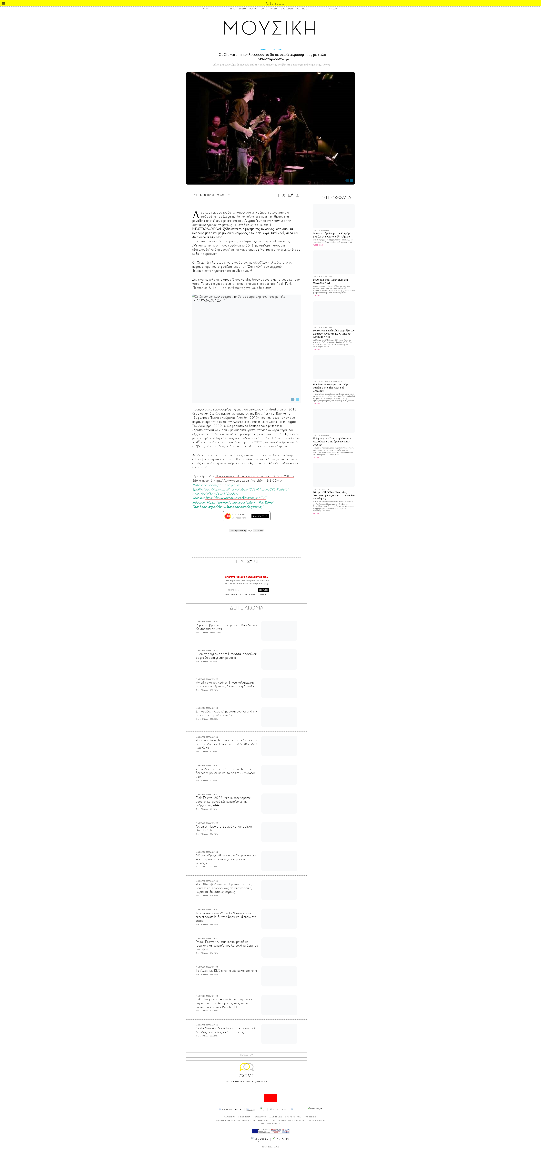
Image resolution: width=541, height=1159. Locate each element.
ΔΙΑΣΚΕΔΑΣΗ (287, 9)
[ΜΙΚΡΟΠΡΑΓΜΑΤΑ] (230, 1109)
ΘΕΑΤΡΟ (253, 9)
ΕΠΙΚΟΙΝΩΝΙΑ (244, 1117)
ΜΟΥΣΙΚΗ (274, 9)
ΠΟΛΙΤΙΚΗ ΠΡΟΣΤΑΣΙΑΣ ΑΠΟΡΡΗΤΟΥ (254, 594)
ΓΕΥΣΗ (233, 9)
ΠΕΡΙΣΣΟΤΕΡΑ (246, 1055)
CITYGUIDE (275, 3)
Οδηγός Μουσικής (238, 530)
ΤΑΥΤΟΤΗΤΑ (229, 1117)
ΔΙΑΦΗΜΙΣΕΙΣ (276, 1117)
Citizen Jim (258, 530)
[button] (3, 3)
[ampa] (251, 1109)
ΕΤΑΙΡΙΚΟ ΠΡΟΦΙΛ (293, 1117)
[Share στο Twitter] (351, 180)
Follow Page (260, 516)
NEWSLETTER (260, 1117)
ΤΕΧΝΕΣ (263, 9)
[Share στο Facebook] (347, 180)
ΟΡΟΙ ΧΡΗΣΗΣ (231, 594)
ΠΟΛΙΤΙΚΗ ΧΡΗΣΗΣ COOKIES (291, 1120)
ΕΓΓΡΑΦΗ (263, 590)
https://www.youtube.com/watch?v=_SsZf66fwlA (248, 480)
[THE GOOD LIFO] (263, 1109)
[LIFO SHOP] (315, 1109)
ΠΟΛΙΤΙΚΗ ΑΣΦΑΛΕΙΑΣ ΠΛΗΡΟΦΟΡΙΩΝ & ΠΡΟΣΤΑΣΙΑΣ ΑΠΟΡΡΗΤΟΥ (245, 1120)
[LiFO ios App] (281, 1140)
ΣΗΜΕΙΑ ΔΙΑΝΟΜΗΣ (316, 1120)
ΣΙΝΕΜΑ (242, 9)
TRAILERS (333, 9)
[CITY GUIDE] (278, 1109)
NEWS (206, 9)
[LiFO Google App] (259, 1139)
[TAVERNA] (297, 1109)
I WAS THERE (301, 9)
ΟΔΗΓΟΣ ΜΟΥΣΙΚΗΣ (270, 49)
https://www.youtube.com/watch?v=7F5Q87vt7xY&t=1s (254, 476)
